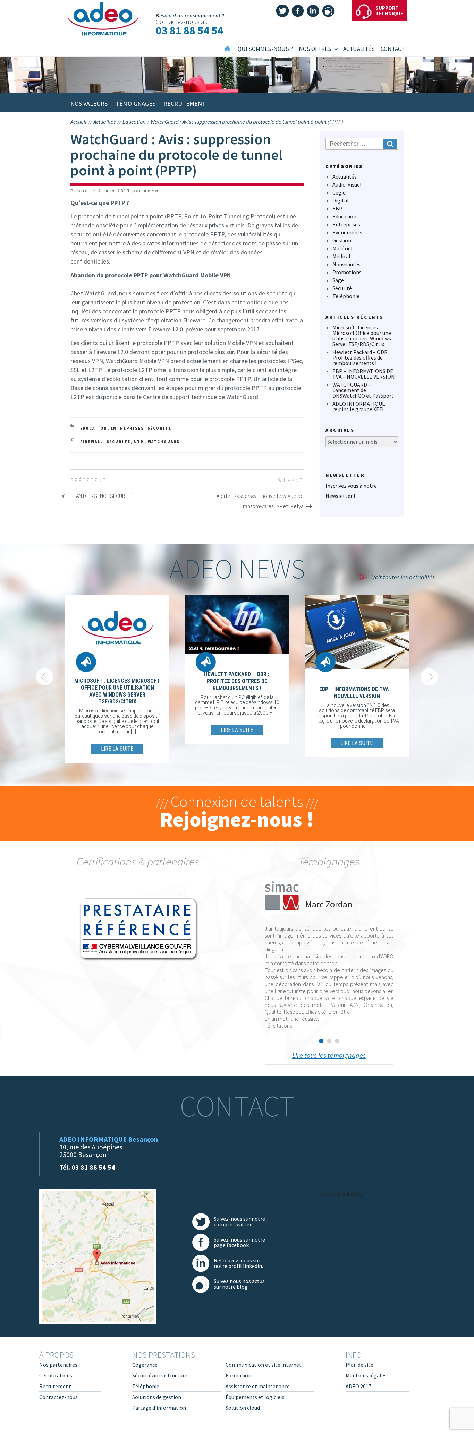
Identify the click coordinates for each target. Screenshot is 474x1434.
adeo (151, 191)
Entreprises (127, 428)
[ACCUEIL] (227, 51)
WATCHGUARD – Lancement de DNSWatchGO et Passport (363, 390)
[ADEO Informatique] (104, 19)
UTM (139, 441)
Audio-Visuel (347, 184)
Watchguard (164, 441)
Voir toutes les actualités (403, 577)
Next (429, 676)
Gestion (341, 240)
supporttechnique (389, 11)
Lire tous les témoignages (329, 1055)
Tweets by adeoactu (341, 1193)
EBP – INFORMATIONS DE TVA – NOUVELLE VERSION (363, 374)
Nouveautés (346, 264)
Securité (119, 441)
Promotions (347, 272)
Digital (340, 200)
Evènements (347, 232)
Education (94, 428)
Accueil (78, 121)
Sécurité (159, 428)
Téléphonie (345, 296)
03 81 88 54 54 (189, 30)
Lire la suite (117, 748)
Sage (338, 280)
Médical (341, 256)
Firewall (91, 441)
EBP (337, 208)
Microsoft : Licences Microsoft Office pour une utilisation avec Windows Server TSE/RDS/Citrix (361, 335)
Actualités (344, 176)
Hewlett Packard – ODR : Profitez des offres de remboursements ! (361, 357)
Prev (44, 676)
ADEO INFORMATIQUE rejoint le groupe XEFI (358, 406)
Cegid (339, 192)
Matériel (342, 248)
